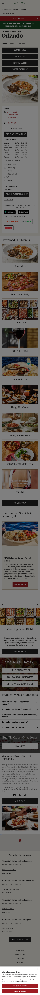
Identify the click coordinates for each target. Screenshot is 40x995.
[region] (20, 980)
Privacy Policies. (22, 981)
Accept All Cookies (20, 991)
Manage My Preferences (20, 985)
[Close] (38, 969)
